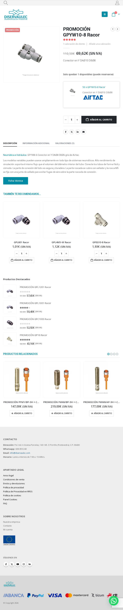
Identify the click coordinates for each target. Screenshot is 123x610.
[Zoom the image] (9, 537)
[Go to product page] (21, 220)
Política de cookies (12, 495)
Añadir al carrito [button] (23, 260)
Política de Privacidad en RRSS (18, 491)
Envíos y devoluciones (14, 483)
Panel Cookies (10, 499)
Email (83, 131)
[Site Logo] (16, 14)
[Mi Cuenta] (117, 3)
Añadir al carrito (101, 119)
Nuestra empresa (11, 522)
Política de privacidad (13, 487)
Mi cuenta (7, 529)
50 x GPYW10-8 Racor (93, 87)
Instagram (23, 564)
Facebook (65, 131)
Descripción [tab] (10, 143)
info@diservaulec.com (20, 453)
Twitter (71, 131)
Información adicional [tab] (36, 143)
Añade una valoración (100, 43)
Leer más (102, 413)
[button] (5, 3)
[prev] (113, 29)
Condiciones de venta (13, 479)
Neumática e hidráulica (15, 155)
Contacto (7, 525)
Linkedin (29, 564)
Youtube (17, 564)
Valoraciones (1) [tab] (64, 143)
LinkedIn (77, 131)
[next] (117, 29)
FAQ (5, 503)
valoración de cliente (74, 43)
